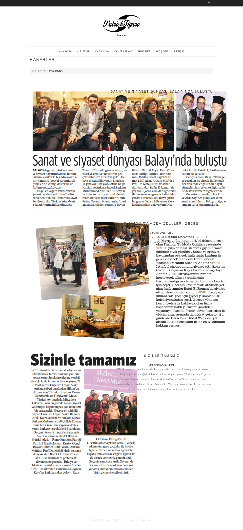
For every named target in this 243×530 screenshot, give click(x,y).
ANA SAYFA (65, 51)
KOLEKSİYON (102, 51)
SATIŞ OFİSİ (162, 51)
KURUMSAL (83, 51)
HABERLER (144, 51)
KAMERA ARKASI (123, 51)
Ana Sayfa (39, 70)
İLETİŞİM (179, 51)
